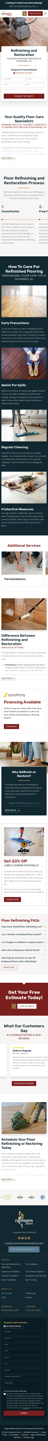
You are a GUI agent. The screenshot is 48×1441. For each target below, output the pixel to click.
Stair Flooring (30, 1280)
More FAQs (9, 967)
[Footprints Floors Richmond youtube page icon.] (26, 1238)
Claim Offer (12, 899)
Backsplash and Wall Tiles (35, 1275)
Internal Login (29, 1437)
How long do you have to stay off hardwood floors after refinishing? (18, 959)
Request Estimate (24, 96)
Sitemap (24, 1435)
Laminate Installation (10, 1275)
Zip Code (7, 1370)
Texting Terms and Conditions (15, 1391)
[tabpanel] (20, 224)
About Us (6, 1289)
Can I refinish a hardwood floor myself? (21, 934)
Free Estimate (35, 13)
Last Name (29, 79)
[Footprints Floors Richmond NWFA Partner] (12, 1197)
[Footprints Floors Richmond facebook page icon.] (19, 1238)
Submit (24, 1413)
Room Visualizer (10, 1310)
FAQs (3, 1297)
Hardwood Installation (10, 1271)
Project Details (9, 1383)
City (6, 1363)
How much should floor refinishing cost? (21, 926)
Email (27, 84)
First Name (8, 79)
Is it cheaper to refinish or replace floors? (22, 942)
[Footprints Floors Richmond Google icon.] (29, 1238)
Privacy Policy (25, 1408)
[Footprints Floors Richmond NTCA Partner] (35, 1197)
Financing (11, 726)
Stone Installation (8, 1280)
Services (5, 1260)
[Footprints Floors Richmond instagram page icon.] (22, 1238)
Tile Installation (15, 579)
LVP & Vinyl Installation (34, 1271)
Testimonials (30, 1293)
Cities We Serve (33, 1310)
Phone (6, 84)
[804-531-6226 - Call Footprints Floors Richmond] (24, 13)
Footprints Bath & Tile (22, 1249)
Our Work (30, 1306)
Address (7, 1357)
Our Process (6, 1293)
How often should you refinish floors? (20, 950)
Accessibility (14, 1435)
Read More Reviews (24, 1083)
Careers (28, 1297)
